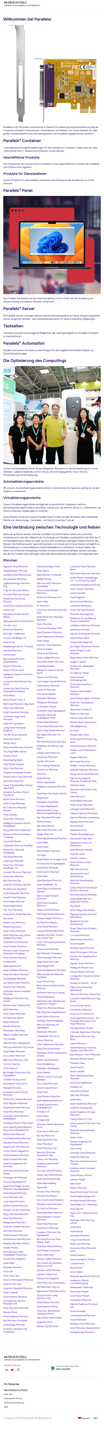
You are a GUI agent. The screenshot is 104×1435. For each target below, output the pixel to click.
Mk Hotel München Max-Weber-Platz (49, 1241)
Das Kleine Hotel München (16, 982)
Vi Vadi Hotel (9, 961)
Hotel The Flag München (82, 609)
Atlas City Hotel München (16, 1308)
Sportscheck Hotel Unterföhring (79, 875)
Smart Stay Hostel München (51, 730)
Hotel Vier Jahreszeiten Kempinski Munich (48, 1312)
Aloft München (10, 1009)
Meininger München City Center (82, 1221)
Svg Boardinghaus (46, 996)
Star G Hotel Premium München (47, 897)
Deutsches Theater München (18, 605)
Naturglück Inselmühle (48, 802)
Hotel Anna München (47, 653)
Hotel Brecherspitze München (85, 584)
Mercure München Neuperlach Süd (46, 1154)
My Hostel (75, 905)
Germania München (80, 1235)
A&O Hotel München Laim (49, 830)
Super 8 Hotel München (15, 1159)
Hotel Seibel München (14, 1013)
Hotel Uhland (76, 1272)
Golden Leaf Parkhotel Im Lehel (83, 752)
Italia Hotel (75, 1183)
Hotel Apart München (80, 1300)
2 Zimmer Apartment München (85, 1032)
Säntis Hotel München (48, 1060)
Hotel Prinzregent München (84, 952)
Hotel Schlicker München (15, 970)
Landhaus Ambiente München (85, 625)
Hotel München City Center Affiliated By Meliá (17, 937)
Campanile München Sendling (17, 845)
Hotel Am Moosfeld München (17, 1288)
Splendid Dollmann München (84, 769)
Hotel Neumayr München (49, 957)
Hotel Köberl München (81, 800)
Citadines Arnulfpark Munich (17, 772)
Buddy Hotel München (14, 1222)
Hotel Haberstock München (50, 636)
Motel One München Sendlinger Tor (13, 866)
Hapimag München (12, 966)
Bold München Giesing (81, 849)
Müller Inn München (80, 713)
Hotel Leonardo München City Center (85, 1125)
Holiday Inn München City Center (15, 1000)
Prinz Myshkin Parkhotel (15, 1103)
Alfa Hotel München (80, 761)
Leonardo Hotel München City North (85, 1000)
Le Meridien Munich (46, 706)
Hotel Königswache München (51, 970)
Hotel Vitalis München (14, 901)
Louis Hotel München (14, 1201)
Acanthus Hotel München (49, 1246)
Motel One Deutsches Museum (14, 600)
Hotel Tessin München (14, 931)
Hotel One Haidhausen (81, 1082)
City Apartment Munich (81, 1028)
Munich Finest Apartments (83, 722)
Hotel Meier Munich (80, 1295)
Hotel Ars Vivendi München (16, 1226)
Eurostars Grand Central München (15, 1093)
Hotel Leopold (77, 1071)
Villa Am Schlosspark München (85, 633)
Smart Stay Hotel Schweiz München (83, 930)
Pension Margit (77, 1179)
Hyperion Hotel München (15, 566)
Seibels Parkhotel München (84, 813)
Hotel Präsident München (16, 1155)
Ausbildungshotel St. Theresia (18, 646)
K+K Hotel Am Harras (80, 1005)
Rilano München (11, 1022)
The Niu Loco (10, 625)
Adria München (77, 796)
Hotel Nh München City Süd (17, 884)
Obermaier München (47, 1031)
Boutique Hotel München (82, 1323)
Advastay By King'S (13, 760)
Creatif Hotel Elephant (14, 897)
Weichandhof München (48, 851)
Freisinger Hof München (15, 1177)
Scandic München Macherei (17, 872)
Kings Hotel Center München (84, 657)
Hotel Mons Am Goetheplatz (51, 1282)
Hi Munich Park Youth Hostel (51, 992)
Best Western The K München (85, 1054)
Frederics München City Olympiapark (49, 1234)
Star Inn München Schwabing (84, 817)
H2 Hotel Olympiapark (47, 806)
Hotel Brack (42, 846)
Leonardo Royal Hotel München (14, 718)
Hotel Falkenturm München (50, 1044)
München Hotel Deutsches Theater (83, 1163)
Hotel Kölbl (8, 1263)
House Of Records (46, 689)
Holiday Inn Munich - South (83, 983)
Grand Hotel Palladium (14, 1258)
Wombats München (46, 698)
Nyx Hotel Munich (45, 825)
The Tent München (12, 910)
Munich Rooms (44, 821)
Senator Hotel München (49, 1270)
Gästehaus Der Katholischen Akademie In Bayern (51, 1002)
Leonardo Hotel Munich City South (17, 683)
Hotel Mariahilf (77, 943)
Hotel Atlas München (47, 1223)
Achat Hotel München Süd (50, 726)
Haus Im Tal (9, 642)
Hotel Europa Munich (47, 1088)
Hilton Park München (13, 708)
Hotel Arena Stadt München (17, 914)
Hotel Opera (43, 570)
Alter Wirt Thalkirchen (14, 633)
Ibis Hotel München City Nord (51, 741)
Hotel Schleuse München (15, 1316)
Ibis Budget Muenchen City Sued (83, 740)
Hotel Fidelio (43, 640)
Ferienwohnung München (83, 1315)
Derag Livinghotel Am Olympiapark (81, 1143)
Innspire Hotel (10, 755)
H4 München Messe (13, 1018)
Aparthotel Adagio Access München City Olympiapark (16, 1187)
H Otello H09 (43, 1120)
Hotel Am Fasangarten (81, 1107)
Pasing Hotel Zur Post (81, 1119)
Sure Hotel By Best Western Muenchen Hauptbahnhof (17, 1129)
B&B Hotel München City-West (83, 1038)
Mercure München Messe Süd (85, 994)
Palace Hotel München (48, 909)
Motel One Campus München (17, 1099)
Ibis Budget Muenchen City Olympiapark (16, 1074)
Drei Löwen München (14, 1055)
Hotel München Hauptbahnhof (85, 1328)
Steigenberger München (15, 570)
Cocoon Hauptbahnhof (14, 1181)
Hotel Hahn (42, 876)
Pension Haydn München (49, 918)
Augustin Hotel (77, 854)
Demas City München (47, 1326)
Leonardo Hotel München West (83, 568)
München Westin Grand (82, 1058)
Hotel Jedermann (45, 1254)
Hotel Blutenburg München (83, 894)
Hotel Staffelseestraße (48, 1179)
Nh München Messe (47, 922)
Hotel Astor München (47, 769)
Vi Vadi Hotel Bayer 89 (81, 642)
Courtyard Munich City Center (18, 1123)
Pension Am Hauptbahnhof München (83, 958)
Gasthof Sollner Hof (47, 1274)
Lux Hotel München (80, 935)
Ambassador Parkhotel (81, 1287)
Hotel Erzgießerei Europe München (82, 1113)
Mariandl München (12, 1088)
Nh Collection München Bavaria (15, 809)
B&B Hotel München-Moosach (85, 573)
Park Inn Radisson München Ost (84, 1305)
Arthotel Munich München (83, 1200)
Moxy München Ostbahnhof (17, 830)
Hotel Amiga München (14, 1324)
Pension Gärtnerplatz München (81, 693)
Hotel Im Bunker (45, 649)
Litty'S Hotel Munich (80, 1239)
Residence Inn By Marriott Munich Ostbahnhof (83, 620)
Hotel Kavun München (48, 1131)
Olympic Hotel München (82, 963)
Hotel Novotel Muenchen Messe (16, 1172)
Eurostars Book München (82, 1152)
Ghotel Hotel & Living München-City (47, 1297)
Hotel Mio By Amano (13, 723)
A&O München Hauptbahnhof (51, 1012)
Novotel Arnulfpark (46, 694)
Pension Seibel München (49, 1258)
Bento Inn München (13, 629)
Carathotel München (47, 757)
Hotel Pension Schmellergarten (78, 679)
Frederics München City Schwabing (15, 1330)
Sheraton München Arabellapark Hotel (46, 716)
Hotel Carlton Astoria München (80, 864)
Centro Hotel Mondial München (47, 592)
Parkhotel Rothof (12, 739)
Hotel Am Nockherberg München (81, 882)
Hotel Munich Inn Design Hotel (52, 859)
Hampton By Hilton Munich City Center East (50, 936)
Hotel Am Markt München (16, 974)
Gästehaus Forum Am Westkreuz (81, 844)
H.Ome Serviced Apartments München (51, 943)
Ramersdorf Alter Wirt (81, 838)
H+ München (43, 605)
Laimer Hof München (47, 1159)
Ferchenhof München (81, 1009)
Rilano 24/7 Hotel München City (84, 1214)
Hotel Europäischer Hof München (15, 1165)
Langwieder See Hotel (48, 1036)
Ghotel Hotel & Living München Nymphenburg (49, 812)
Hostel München (78, 1319)
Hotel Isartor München (48, 872)
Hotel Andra (43, 1116)
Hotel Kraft (42, 1092)
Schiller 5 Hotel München (82, 765)
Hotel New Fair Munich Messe (52, 793)
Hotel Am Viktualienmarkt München (82, 1132)
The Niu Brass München (15, 734)
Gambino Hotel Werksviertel (17, 574)
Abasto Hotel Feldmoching (16, 1005)
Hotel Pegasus (77, 597)
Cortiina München (45, 761)
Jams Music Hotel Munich (49, 1317)
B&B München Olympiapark (16, 1043)
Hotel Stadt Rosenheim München (81, 1077)
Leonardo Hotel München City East (52, 611)
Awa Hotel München (13, 781)
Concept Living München (49, 1170)
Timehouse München (47, 677)
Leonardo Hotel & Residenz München (17, 993)
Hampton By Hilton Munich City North (16, 794)
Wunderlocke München (15, 579)
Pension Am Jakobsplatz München (82, 667)
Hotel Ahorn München (48, 1228)
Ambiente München (80, 1157)
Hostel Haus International (49, 1174)
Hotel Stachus (10, 1068)
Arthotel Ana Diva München (17, 1239)
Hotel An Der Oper (12, 1284)
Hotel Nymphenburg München (52, 838)
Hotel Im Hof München (14, 987)
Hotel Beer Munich (79, 1291)
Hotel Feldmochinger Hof (82, 1196)
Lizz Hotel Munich (12, 841)
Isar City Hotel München (49, 817)
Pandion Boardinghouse (82, 834)
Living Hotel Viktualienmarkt (50, 930)
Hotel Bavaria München (48, 1096)
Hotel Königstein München (16, 893)
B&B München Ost (79, 869)
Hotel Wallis (42, 842)
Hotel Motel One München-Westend (50, 618)
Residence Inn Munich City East (50, 747)
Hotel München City (46, 1148)
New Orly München (12, 1218)
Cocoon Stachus (11, 1064)
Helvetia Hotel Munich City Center (83, 791)
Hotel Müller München (14, 1051)
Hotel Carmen (44, 778)
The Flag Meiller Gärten (15, 751)
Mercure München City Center (18, 1047)
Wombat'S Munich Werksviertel (79, 923)
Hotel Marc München (13, 819)
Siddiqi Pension (44, 579)
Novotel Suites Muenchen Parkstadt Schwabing (16, 952)
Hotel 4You (75, 1099)
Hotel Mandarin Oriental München (48, 1218)
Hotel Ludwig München (48, 657)
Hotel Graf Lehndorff (81, 709)
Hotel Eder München (13, 876)
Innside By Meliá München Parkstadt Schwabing (16, 690)
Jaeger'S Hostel (78, 661)
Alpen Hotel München (14, 799)
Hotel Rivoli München (47, 926)
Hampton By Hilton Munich (16, 1243)
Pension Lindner (78, 858)
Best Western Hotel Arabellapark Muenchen (15, 1253)
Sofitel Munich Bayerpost (16, 1151)
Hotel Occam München (81, 804)
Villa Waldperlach (78, 726)
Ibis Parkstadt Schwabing (49, 953)
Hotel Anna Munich (79, 1091)
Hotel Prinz (75, 1227)
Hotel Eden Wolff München (50, 661)
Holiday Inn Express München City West (17, 676)
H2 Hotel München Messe (16, 594)
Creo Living (75, 1148)
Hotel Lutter (76, 1137)
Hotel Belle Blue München (50, 1212)
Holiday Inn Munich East (82, 967)
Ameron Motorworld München (18, 1279)
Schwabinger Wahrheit (14, 978)
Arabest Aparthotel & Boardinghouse (47, 1106)
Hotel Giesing (10, 814)
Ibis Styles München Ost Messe (49, 736)
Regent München (78, 757)
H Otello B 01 (43, 1111)
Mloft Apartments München (50, 914)
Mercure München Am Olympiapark (48, 1026)
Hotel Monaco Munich (81, 1175)
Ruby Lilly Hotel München (16, 1214)
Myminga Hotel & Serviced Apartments (83, 916)
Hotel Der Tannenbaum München (81, 704)
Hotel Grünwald (77, 1311)
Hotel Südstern (77, 1255)
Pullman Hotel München (48, 753)
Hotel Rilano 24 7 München (83, 1204)
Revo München (44, 624)
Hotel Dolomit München (15, 957)
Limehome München (13, 861)
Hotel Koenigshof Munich (82, 1259)
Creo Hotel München (47, 1083)
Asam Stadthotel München (83, 1103)
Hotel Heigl (42, 601)
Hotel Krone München (14, 922)
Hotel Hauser (76, 1231)
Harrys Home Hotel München (84, 774)
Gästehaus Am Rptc (80, 629)
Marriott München (12, 666)
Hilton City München (13, 768)
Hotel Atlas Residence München (81, 686)
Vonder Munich (10, 1247)
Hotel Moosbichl (45, 1144)
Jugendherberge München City (16, 585)
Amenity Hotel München (82, 948)
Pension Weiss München (82, 971)
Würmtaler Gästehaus (14, 1030)
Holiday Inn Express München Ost (51, 788)
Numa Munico (77, 825)
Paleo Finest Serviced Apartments (81, 989)
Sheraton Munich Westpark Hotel (50, 1126)
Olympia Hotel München (82, 821)
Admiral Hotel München (81, 939)
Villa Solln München (79, 1095)
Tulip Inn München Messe (16, 590)
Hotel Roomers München (49, 632)
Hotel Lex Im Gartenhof (82, 1013)
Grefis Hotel (9, 654)
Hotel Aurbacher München (83, 746)
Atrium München (45, 1040)
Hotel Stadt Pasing (12, 905)
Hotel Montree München (15, 942)
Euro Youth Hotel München (50, 1200)
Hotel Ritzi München (13, 1111)
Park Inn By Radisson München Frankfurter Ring (83, 780)
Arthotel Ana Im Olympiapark (51, 863)
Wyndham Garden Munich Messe (16, 615)
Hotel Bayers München (48, 1250)
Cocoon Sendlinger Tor (15, 638)
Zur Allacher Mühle (79, 673)
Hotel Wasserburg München (17, 1138)
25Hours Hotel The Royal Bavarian (49, 1078)
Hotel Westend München (49, 880)
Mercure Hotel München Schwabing (49, 585)
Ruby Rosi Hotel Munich (48, 1048)
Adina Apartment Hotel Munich (18, 621)
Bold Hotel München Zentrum (18, 747)
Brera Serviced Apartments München (50, 987)
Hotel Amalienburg (46, 1064)
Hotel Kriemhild (77, 593)
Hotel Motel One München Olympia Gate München (83, 1049)
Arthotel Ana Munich (47, 1195)
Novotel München (12, 650)
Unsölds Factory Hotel (14, 1079)
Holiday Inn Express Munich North (50, 671)
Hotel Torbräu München (82, 589)
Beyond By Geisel (12, 926)
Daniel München (78, 1043)
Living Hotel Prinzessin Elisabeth (14, 729)
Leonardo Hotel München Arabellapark (16, 1117)
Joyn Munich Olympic (13, 764)
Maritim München (12, 1026)
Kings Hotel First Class (48, 961)
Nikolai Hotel (76, 1267)
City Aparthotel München (15, 1142)
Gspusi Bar (42, 1187)
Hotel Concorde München (16, 712)
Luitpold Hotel (77, 1263)
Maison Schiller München (15, 1034)
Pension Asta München (81, 718)
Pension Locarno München (16, 1210)
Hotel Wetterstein (46, 666)
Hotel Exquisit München (15, 1193)
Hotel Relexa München (48, 1302)
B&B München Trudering (49, 574)
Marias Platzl (9, 743)
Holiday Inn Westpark (47, 702)
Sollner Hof (9, 609)
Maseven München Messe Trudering (16, 836)
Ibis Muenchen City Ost (48, 1287)
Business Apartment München (85, 1276)
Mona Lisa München (80, 1243)
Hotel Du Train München (49, 645)
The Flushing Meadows (48, 765)
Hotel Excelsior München (15, 1235)
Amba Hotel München (47, 722)
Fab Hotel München (13, 856)
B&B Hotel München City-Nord (18, 704)
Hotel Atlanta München (48, 685)
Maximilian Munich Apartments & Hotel (52, 1054)
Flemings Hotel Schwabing (50, 1020)
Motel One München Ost (49, 597)
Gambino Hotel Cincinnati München (82, 1170)
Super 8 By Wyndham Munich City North (18, 787)
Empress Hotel (77, 785)
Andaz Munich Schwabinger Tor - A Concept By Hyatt (84, 579)
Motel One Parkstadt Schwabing (13, 851)
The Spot (41, 855)
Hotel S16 (8, 1271)
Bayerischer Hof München (16, 1146)
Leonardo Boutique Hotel (49, 628)
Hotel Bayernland (45, 965)
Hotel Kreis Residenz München (47, 904)
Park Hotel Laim (11, 1275)
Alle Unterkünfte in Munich (16, 1390)
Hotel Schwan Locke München (80, 652)
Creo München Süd (13, 1197)
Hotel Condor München (15, 946)
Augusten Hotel (44, 1322)
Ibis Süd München (45, 1135)
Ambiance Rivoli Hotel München (47, 1165)
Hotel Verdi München (47, 1139)
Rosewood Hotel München (16, 1107)
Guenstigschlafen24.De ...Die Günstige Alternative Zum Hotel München (84, 1021)
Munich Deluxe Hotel (13, 670)
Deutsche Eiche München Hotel (83, 1249)
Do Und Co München (47, 1208)
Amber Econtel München (15, 1205)
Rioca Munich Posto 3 (14, 699)
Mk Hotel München (12, 1231)
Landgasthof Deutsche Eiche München (85, 977)
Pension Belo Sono (79, 734)
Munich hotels (15, 2)
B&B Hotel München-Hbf (15, 1060)
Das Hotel (8, 918)
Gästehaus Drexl (78, 830)
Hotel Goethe (77, 1067)
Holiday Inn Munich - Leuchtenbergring (80, 1282)
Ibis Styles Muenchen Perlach (85, 646)
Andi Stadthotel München (49, 1100)
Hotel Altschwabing (46, 1183)
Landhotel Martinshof (81, 605)
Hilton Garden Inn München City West (50, 976)
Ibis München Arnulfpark (15, 1320)
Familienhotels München (82, 1332)
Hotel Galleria (43, 1072)
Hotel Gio (41, 774)
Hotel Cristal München (14, 803)
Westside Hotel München (49, 1204)
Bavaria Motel (10, 1312)
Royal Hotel (42, 797)
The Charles (9, 1039)
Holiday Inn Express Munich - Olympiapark (17, 824)
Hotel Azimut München (48, 1016)
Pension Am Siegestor (48, 1278)
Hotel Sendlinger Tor (47, 884)
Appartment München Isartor (51, 1291)
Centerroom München (48, 949)
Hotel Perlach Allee (79, 638)
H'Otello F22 (76, 1087)
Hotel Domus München (81, 601)
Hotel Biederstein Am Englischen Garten (80, 900)
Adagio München (45, 834)
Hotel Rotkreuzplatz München (85, 698)
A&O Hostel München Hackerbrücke (14, 660)
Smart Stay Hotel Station (82, 910)
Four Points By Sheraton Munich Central (49, 1264)
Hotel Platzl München (47, 867)
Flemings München (12, 1267)
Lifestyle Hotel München (82, 809)
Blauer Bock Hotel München (84, 1192)
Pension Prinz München (48, 1191)
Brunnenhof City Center (15, 1083)
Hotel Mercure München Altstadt (49, 890)
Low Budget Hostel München (51, 681)
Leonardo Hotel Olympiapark (51, 710)
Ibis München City (12, 880)
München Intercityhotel (81, 614)
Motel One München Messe (50, 1008)
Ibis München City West (15, 889)
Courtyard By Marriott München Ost (14, 1302)
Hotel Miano (9, 695)
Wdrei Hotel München (14, 1134)
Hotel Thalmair (10, 1292)
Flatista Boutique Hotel (48, 566)
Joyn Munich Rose (46, 981)
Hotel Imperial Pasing (47, 1306)
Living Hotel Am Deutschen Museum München (83, 889)
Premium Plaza (77, 1063)
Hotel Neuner (77, 1208)
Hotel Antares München (15, 1296)
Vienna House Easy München (17, 776)
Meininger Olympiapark (48, 1068)
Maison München (78, 1187)
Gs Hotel (74, 730)
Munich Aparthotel (46, 782)
